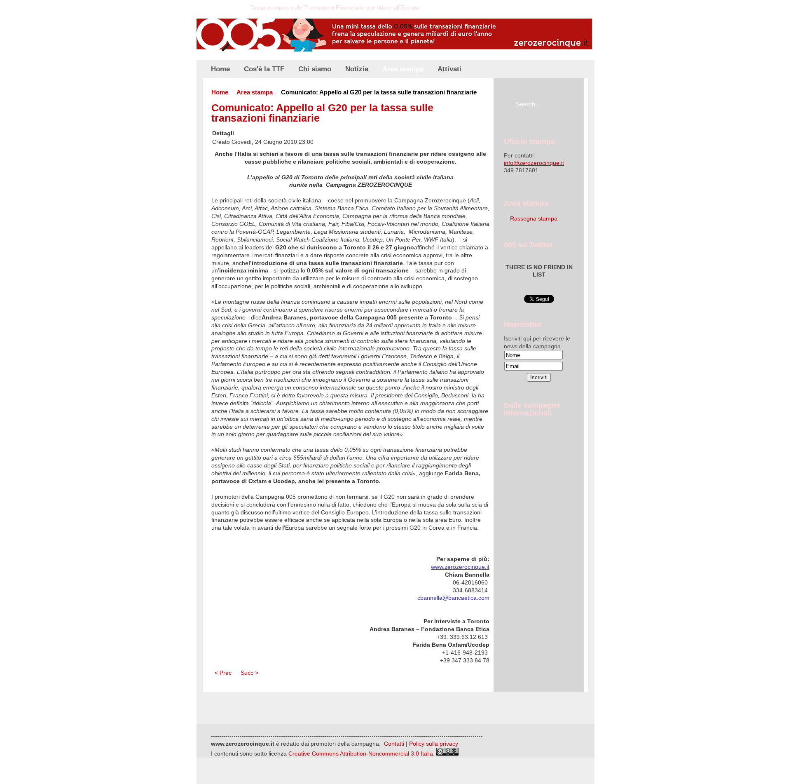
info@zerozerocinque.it (534, 163)
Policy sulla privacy (433, 743)
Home (219, 92)
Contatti (394, 743)
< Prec (223, 672)
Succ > (249, 672)
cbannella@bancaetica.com (453, 597)
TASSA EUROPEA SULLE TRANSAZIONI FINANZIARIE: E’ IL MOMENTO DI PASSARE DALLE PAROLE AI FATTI (329, 10)
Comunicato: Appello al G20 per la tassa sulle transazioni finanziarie (322, 113)
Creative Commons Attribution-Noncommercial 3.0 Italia (360, 753)
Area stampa (254, 92)
